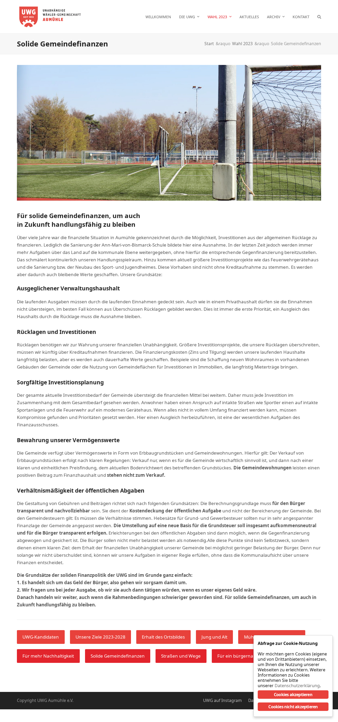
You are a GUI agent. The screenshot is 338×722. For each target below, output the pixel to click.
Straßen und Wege (181, 656)
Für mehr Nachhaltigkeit (48, 656)
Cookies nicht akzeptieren (293, 707)
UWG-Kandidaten (40, 637)
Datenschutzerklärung (297, 685)
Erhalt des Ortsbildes (163, 637)
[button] (319, 16)
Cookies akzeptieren (293, 694)
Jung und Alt (214, 637)
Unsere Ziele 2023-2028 (100, 637)
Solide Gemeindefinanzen (118, 656)
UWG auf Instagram (222, 700)
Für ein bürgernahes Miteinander (252, 656)
